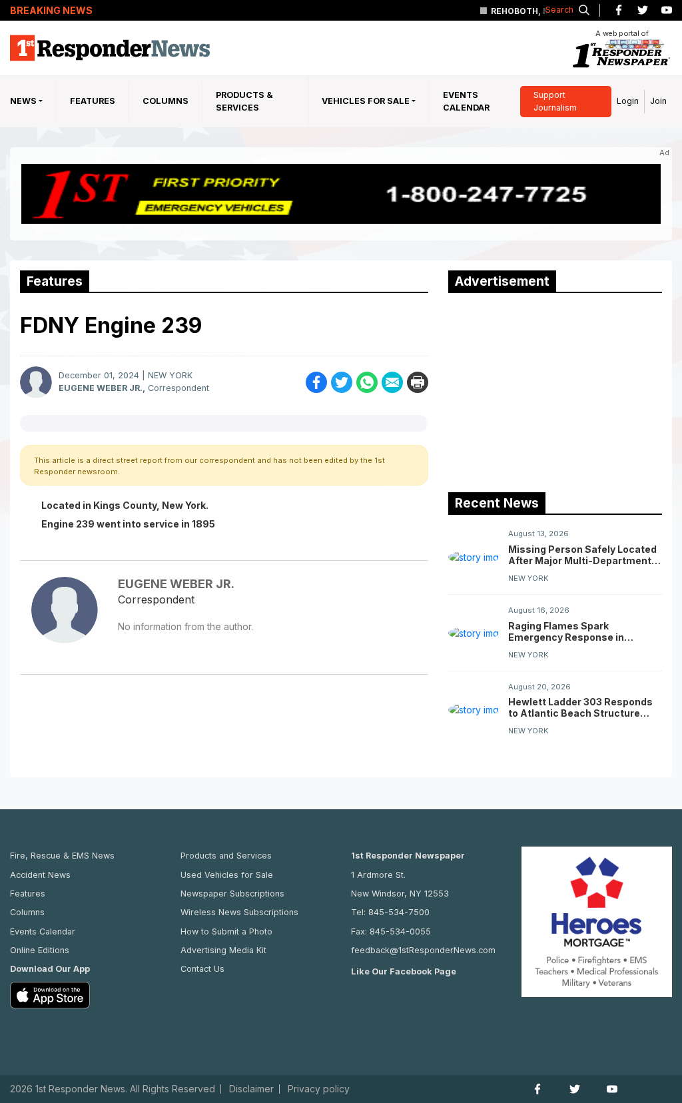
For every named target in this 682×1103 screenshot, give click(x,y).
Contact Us (202, 969)
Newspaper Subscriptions (232, 894)
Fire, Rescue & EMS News (62, 856)
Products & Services (244, 101)
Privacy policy (319, 1089)
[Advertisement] (548, 389)
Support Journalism (555, 101)
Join (658, 101)
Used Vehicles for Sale (226, 875)
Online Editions (39, 950)
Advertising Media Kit (223, 950)
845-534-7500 (399, 912)
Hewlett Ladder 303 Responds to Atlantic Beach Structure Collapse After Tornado (580, 707)
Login (628, 101)
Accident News (40, 875)
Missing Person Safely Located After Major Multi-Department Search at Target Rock (582, 555)
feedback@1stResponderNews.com (423, 950)
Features (92, 101)
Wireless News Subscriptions (239, 912)
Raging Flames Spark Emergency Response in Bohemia (566, 631)
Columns (165, 101)
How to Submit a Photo (226, 931)
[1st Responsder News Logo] (110, 48)
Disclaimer (251, 1089)
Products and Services (226, 856)
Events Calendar (466, 101)
